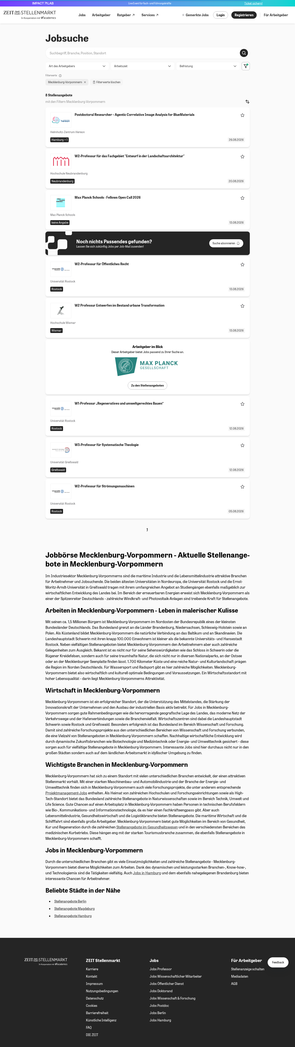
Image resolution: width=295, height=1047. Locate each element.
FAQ (89, 1027)
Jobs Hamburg (160, 1020)
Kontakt (91, 976)
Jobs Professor (161, 969)
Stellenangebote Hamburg (73, 916)
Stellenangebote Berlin (70, 901)
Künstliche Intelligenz (101, 1020)
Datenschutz (95, 998)
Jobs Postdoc (159, 1005)
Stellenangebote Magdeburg (74, 908)
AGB (234, 983)
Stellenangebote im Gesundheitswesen (147, 827)
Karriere (92, 969)
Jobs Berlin (158, 1013)
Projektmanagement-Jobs (66, 793)
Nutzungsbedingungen (102, 991)
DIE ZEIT (92, 1035)
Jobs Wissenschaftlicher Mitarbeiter (176, 976)
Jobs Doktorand (161, 991)
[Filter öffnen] (246, 66)
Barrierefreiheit (97, 1013)
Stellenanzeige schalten (247, 969)
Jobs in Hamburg (147, 872)
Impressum (94, 983)
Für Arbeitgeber (276, 15)
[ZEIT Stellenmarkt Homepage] (29, 15)
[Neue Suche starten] (244, 53)
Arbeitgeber (101, 15)
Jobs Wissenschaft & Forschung (172, 998)
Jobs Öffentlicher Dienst (167, 983)
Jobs (82, 15)
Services (148, 15)
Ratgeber (124, 15)
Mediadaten (239, 976)
